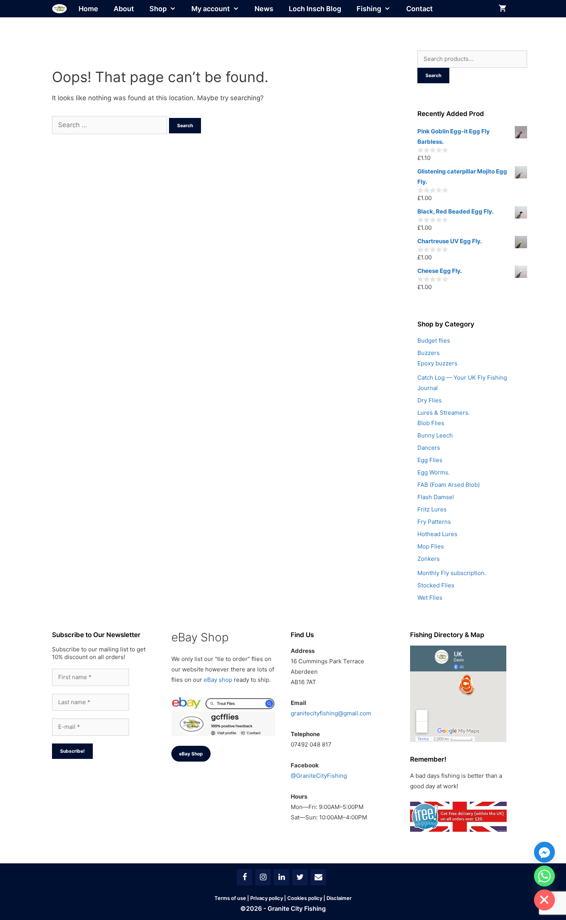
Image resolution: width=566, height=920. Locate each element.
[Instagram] (263, 877)
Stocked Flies (435, 585)
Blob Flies (430, 423)
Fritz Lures (432, 509)
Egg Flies (429, 460)
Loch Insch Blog (315, 9)
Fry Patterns (434, 521)
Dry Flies (429, 400)
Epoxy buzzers (437, 363)
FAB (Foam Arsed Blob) (448, 484)
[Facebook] (244, 877)
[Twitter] (300, 877)
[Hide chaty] (544, 900)
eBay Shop (191, 754)
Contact (419, 9)
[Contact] (318, 877)
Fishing (369, 9)
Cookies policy (304, 898)
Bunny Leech (435, 435)
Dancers (428, 447)
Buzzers (428, 353)
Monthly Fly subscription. (451, 573)
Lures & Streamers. (443, 412)
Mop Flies (430, 546)
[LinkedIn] (281, 877)
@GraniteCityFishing (319, 775)
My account (210, 9)
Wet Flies (429, 597)
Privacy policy (266, 898)
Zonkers (428, 558)
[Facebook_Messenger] (544, 852)
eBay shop (218, 679)
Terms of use (230, 898)
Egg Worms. (433, 472)
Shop (158, 9)
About (124, 9)
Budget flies (433, 340)
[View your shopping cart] (502, 8)
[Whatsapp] (544, 876)
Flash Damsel (435, 497)
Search (433, 75)
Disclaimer (339, 898)
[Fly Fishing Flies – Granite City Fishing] (59, 8)
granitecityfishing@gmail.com (331, 713)
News (264, 9)
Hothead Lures (437, 534)
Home (88, 9)
